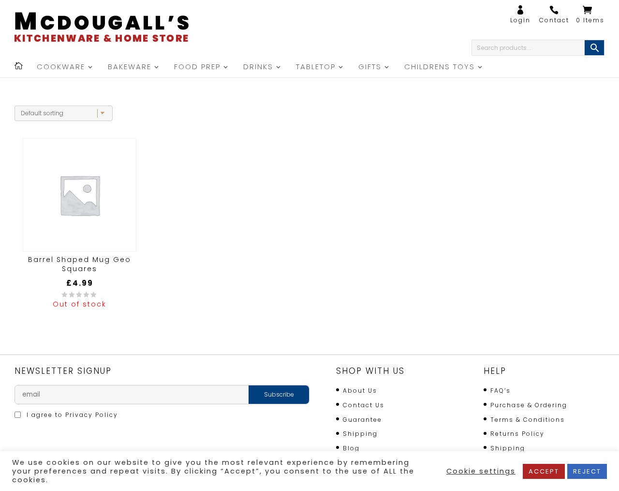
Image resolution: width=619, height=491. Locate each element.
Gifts (370, 67)
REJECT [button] (587, 471)
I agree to (71, 415)
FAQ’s (500, 390)
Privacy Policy (91, 415)
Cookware (61, 67)
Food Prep (197, 67)
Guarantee (362, 419)
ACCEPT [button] (544, 471)
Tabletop (316, 67)
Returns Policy (517, 434)
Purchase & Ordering (528, 405)
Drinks (258, 67)
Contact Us (363, 405)
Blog (351, 448)
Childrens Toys (439, 67)
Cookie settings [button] (481, 471)
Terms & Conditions (527, 419)
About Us (360, 390)
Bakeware (129, 67)
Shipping (360, 434)
